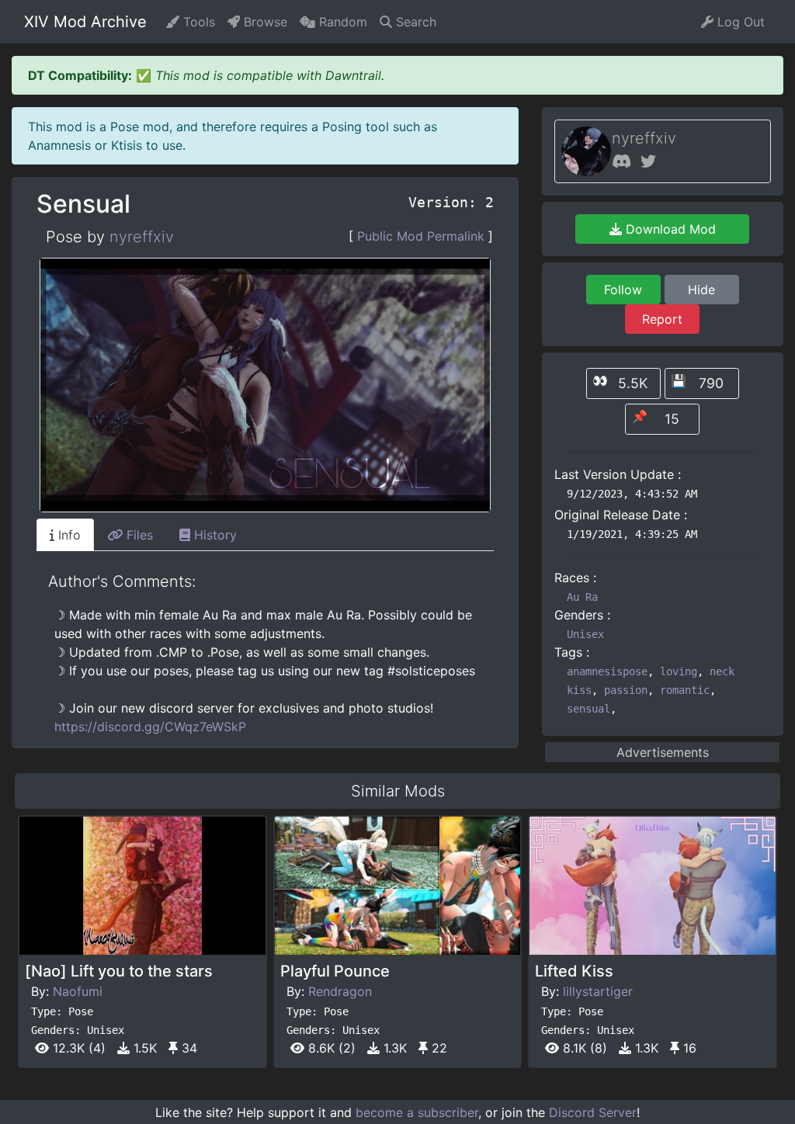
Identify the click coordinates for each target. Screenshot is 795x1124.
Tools (197, 21)
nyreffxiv (141, 236)
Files (138, 535)
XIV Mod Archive (85, 21)
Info (67, 535)
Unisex (585, 634)
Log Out (739, 21)
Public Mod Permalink (420, 236)
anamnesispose (607, 671)
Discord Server (593, 1112)
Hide (701, 289)
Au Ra (582, 597)
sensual (588, 708)
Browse (263, 21)
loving (678, 671)
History (213, 535)
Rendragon (340, 991)
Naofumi (77, 991)
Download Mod (669, 229)
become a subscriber (417, 1112)
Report (662, 319)
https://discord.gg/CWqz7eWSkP (150, 726)
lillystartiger (598, 991)
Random (341, 21)
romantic (685, 690)
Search (414, 21)
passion (625, 690)
